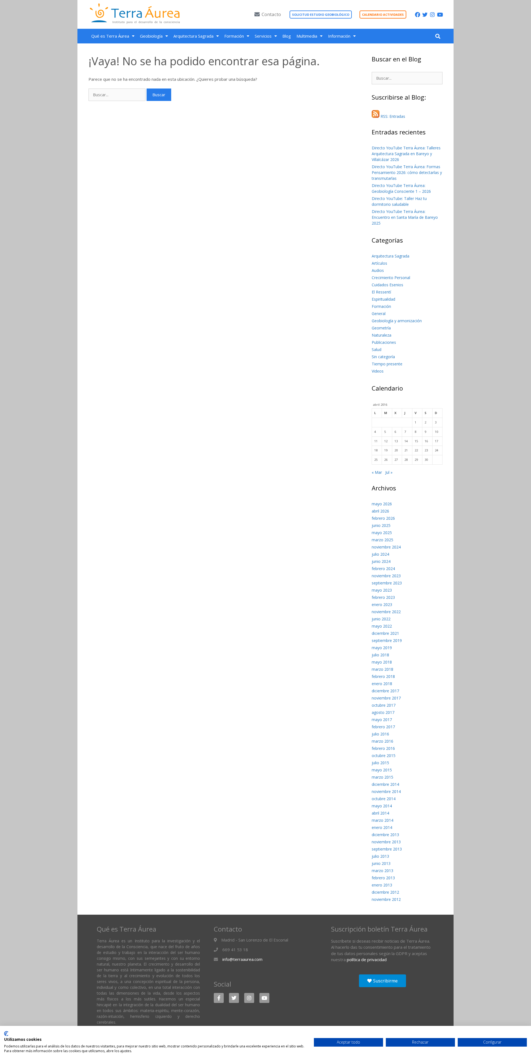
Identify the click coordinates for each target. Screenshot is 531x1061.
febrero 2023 (383, 597)
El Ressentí (381, 292)
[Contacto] (257, 14)
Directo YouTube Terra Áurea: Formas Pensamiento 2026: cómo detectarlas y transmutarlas (407, 172)
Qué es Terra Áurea (110, 36)
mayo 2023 (382, 590)
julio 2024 (380, 554)
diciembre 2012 (385, 892)
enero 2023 (382, 604)
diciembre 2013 (385, 834)
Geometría (381, 328)
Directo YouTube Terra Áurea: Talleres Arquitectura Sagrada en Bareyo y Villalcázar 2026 (406, 153)
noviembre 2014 (386, 791)
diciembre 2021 (385, 633)
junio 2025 (381, 525)
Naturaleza (381, 335)
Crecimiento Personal (391, 277)
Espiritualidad (383, 299)
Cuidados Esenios (387, 284)
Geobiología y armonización (397, 320)
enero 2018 (382, 683)
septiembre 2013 (387, 849)
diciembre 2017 (385, 690)
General (379, 313)
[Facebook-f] (219, 998)
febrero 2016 (383, 748)
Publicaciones (384, 342)
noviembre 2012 (386, 899)
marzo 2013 (382, 870)
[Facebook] (417, 14)
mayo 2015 (382, 770)
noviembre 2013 (386, 841)
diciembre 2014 (385, 784)
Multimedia (306, 36)
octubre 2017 (383, 705)
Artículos (379, 263)
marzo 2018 (382, 669)
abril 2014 (380, 813)
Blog (286, 36)
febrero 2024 (383, 568)
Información (339, 36)
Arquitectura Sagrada (193, 36)
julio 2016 (380, 734)
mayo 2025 (382, 532)
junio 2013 (381, 863)
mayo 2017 (382, 719)
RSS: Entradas (392, 116)
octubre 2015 (383, 755)
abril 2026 (380, 511)
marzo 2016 (382, 741)
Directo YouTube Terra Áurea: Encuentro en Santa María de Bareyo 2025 (405, 217)
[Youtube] (439, 14)
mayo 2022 (382, 626)
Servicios (263, 36)
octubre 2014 (383, 798)
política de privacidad (367, 959)
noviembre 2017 (386, 698)
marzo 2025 (382, 539)
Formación (234, 36)
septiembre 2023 (387, 583)
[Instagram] (432, 14)
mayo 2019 (382, 647)
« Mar (377, 472)
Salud (376, 349)
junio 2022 (381, 618)
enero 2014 (382, 827)
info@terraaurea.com (242, 959)
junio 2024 (381, 561)
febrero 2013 (383, 877)
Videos (378, 371)
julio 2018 (380, 654)
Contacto (271, 14)
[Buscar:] (117, 94)
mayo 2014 (382, 805)
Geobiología (151, 36)
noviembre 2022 (386, 611)
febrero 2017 (383, 726)
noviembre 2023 (386, 575)
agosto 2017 (383, 712)
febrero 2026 (383, 518)
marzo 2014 (382, 820)
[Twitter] (425, 14)
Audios (378, 270)
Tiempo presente (387, 363)
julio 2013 (380, 856)
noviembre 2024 (386, 547)
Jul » (388, 472)
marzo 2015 (382, 777)
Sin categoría (383, 356)
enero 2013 (382, 885)
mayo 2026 (382, 503)
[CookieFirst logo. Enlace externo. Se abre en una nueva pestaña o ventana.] (6, 1033)
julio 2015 (380, 762)
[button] (437, 36)
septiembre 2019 (387, 640)
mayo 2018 (382, 662)
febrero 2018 (383, 676)
